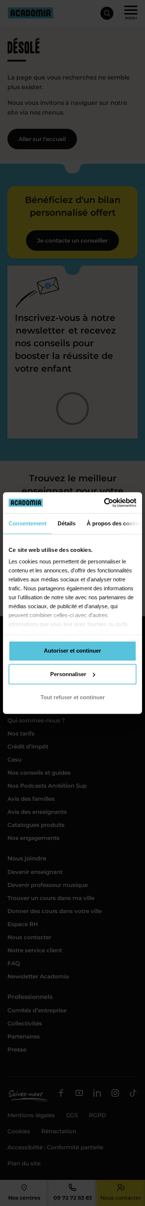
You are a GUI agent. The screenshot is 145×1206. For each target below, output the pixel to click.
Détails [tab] (66, 523)
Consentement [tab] (27, 523)
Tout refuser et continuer (73, 697)
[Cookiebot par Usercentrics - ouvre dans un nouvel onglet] (104, 502)
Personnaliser (68, 674)
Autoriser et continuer (72, 650)
